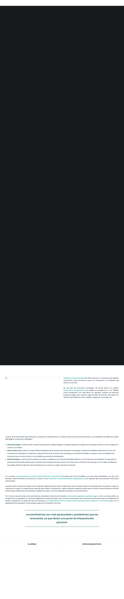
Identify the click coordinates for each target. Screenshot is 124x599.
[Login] (115, 3)
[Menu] (119, 3)
